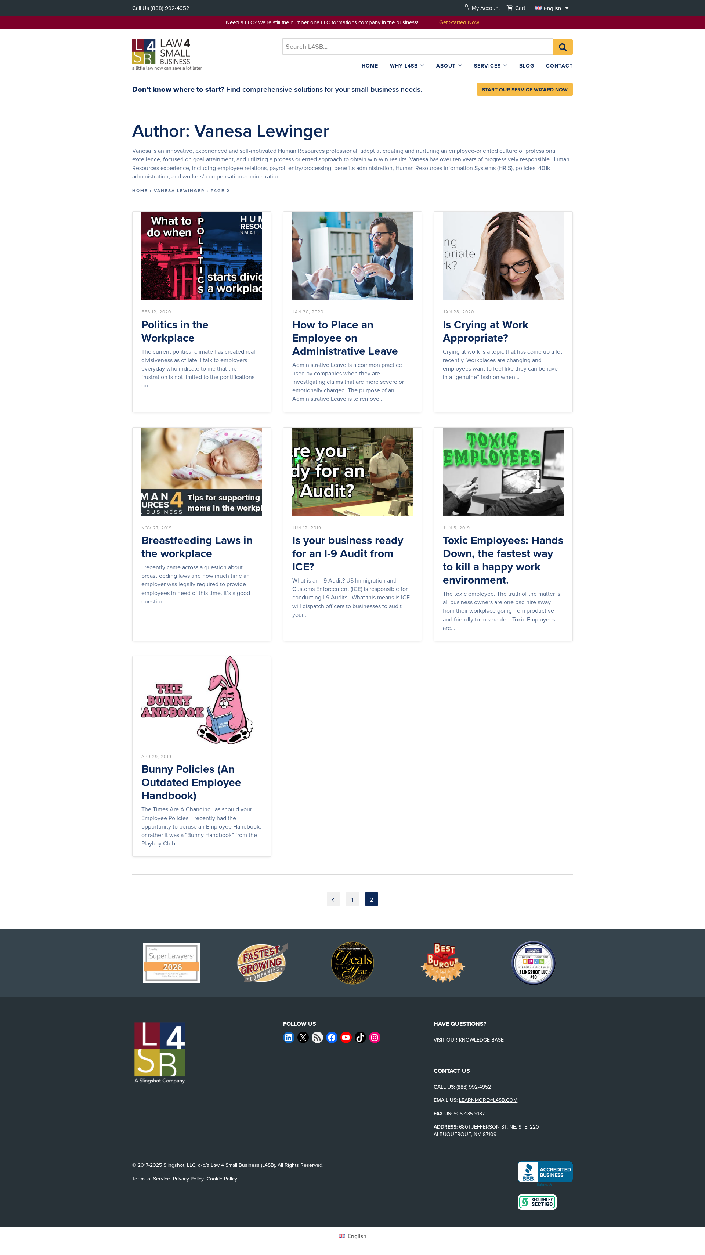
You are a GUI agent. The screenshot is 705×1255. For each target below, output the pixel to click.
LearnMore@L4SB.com (488, 1100)
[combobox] (417, 46)
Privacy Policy (188, 1178)
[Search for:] (417, 46)
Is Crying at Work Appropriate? (485, 331)
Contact (559, 65)
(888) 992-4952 (170, 8)
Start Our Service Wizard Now (525, 89)
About (446, 65)
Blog (526, 65)
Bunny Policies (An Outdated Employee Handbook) (191, 782)
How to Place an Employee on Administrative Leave (345, 338)
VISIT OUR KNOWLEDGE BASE (469, 1039)
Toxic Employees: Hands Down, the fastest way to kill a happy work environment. (503, 560)
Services (487, 65)
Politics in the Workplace (175, 331)
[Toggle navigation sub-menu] (422, 66)
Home (370, 65)
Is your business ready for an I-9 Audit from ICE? (347, 553)
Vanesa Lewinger (179, 190)
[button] (552, 8)
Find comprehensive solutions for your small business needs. (277, 89)
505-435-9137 (469, 1113)
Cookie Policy (222, 1178)
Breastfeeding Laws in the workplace (197, 547)
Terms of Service (151, 1178)
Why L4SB (404, 65)
